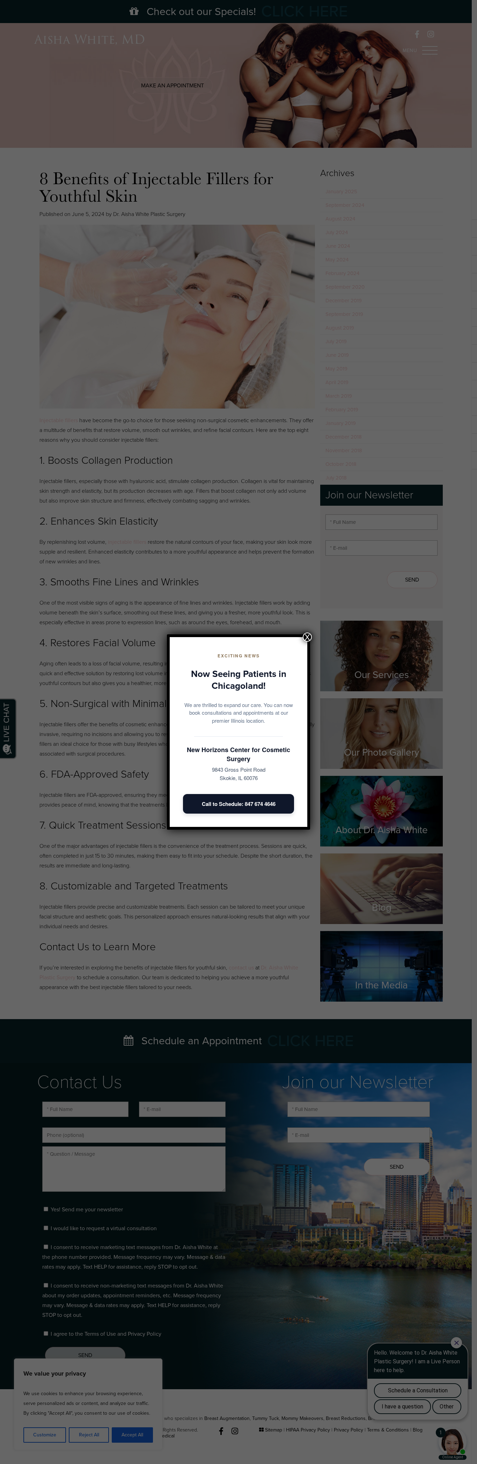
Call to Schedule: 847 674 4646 (239, 804)
